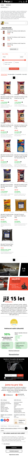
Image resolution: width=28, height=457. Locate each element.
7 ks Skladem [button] (3, 161)
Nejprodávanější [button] (7, 28)
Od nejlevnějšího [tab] (11, 74)
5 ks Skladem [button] (3, 221)
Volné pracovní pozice (19, 408)
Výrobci (2, 5)
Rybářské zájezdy (17, 411)
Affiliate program (17, 410)
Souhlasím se (8, 377)
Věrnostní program (5, 408)
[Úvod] (8, 1)
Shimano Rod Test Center (19, 412)
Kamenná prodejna (18, 402)
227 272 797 (21, 394)
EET (15, 407)
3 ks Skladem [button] (17, 132)
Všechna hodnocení (14, 350)
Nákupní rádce (4, 410)
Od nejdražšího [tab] (18, 74)
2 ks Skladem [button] (17, 161)
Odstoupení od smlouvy (6, 403)
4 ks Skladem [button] (3, 132)
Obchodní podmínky (5, 402)
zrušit (14, 379)
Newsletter (16, 403)
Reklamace (3, 404)
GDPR (15, 406)
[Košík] (26, 2)
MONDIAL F (8, 5)
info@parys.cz (9, 395)
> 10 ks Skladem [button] (4, 102)
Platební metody (4, 407)
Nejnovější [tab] (24, 74)
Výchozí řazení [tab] (4, 74)
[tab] (14, 54)
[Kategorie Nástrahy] (14, 23)
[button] (24, 2)
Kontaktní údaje (17, 404)
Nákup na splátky (4, 411)
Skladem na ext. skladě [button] (6, 249)
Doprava (2, 406)
